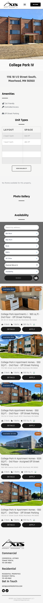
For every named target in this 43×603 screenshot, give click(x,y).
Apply (32, 329)
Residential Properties (11, 574)
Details (11, 329)
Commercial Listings (10, 558)
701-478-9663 (7, 563)
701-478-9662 (7, 578)
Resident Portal (8, 576)
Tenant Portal (8, 560)
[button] (24, 4)
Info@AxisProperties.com (12, 586)
